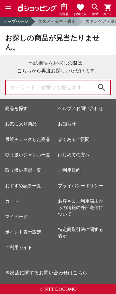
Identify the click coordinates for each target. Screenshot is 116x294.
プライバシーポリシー (80, 185)
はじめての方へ (74, 154)
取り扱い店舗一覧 (23, 170)
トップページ (15, 21)
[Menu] (8, 8)
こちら (80, 272)
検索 (101, 87)
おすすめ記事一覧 (23, 185)
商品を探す (16, 108)
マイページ (16, 216)
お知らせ (67, 124)
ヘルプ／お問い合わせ (80, 108)
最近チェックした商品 (27, 139)
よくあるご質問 (74, 139)
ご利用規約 (69, 170)
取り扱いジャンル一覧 (27, 154)
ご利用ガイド (18, 247)
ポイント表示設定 (23, 232)
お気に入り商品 (21, 124)
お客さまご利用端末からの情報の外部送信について (80, 207)
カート (12, 201)
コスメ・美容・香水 (57, 21)
